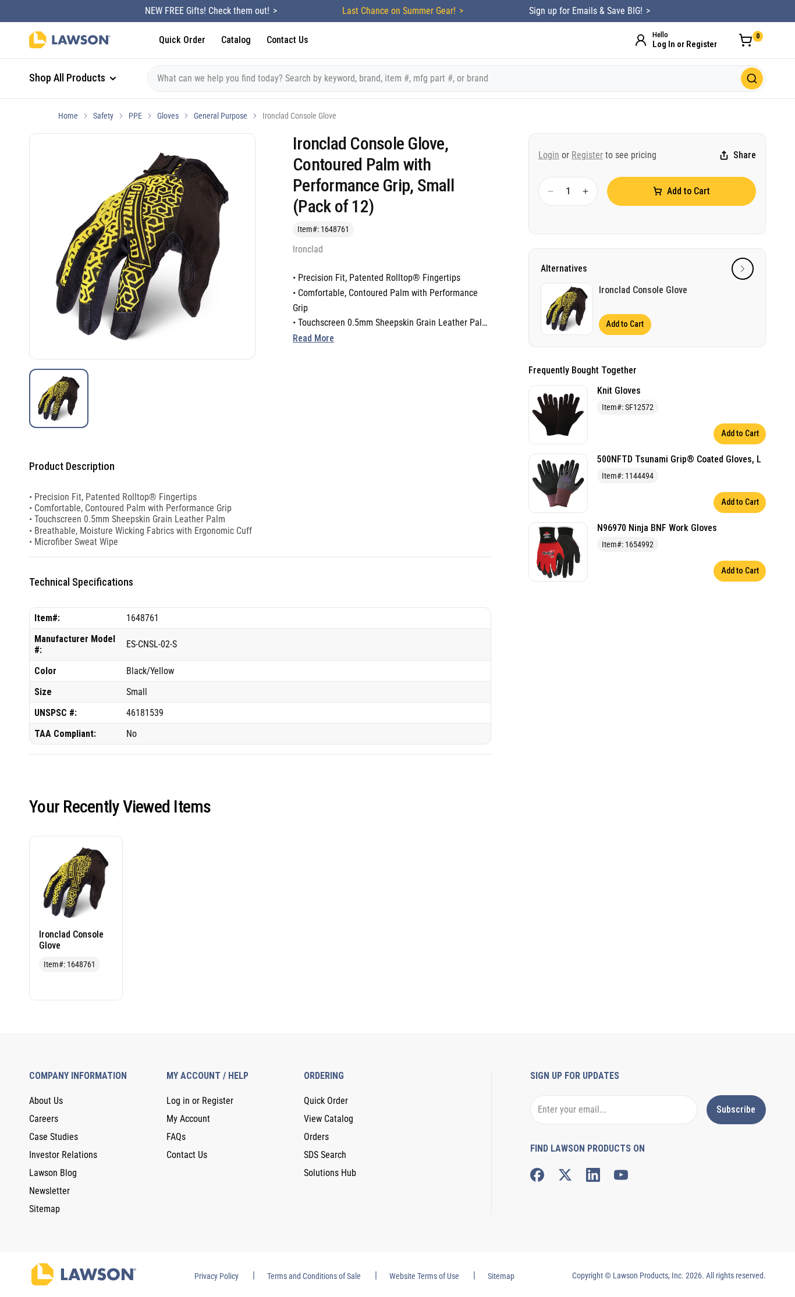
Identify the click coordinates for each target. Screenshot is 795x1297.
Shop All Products (68, 77)
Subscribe (735, 1109)
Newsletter (49, 1190)
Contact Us (287, 39)
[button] (743, 269)
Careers (43, 1118)
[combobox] (456, 78)
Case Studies (53, 1136)
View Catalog (328, 1118)
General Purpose (220, 115)
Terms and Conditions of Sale (314, 1276)
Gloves (168, 115)
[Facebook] (537, 1175)
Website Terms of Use (424, 1276)
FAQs (176, 1136)
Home (68, 115)
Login (548, 155)
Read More (313, 338)
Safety (103, 115)
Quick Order (182, 39)
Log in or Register (199, 1100)
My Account (188, 1118)
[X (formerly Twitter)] (565, 1175)
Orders (316, 1136)
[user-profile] (641, 40)
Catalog (236, 39)
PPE (135, 115)
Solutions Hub (330, 1172)
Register (587, 155)
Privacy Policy (216, 1276)
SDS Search (325, 1154)
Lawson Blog (53, 1172)
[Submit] (752, 78)
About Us (46, 1100)
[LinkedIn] (593, 1175)
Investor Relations (63, 1154)
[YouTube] (621, 1175)
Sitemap (44, 1208)
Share (744, 155)
